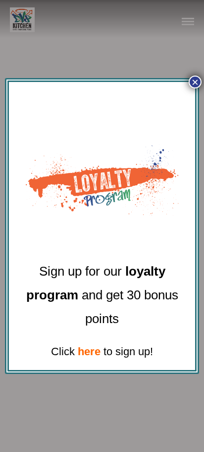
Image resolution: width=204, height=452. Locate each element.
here (89, 351)
